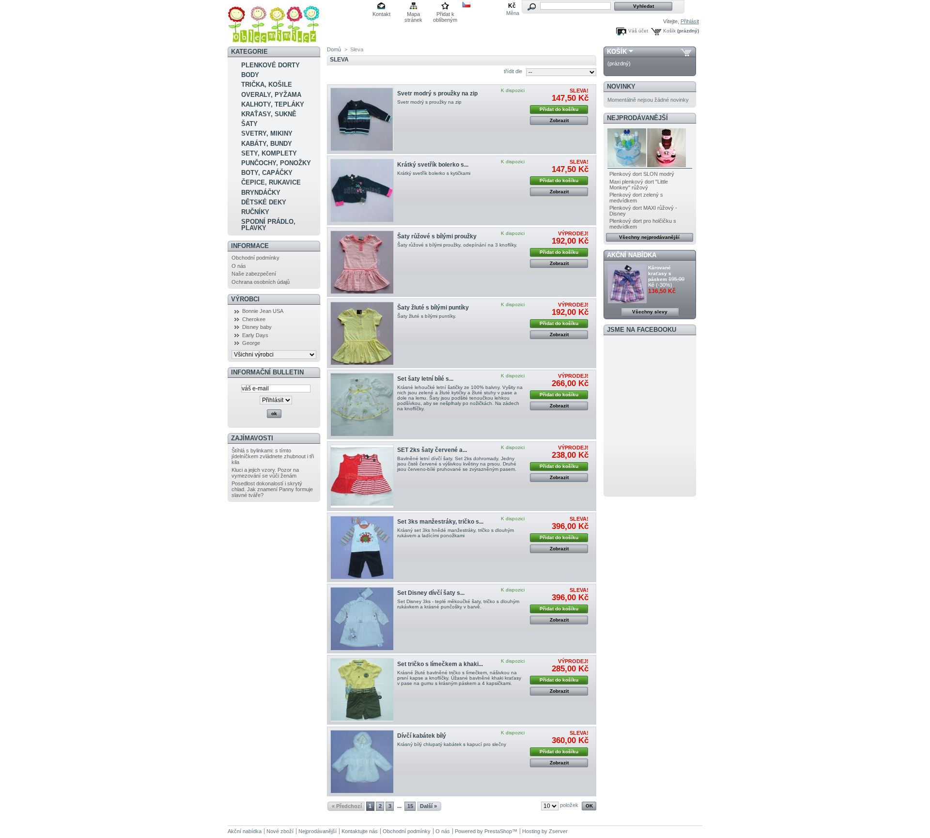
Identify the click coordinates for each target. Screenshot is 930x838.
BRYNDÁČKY (260, 192)
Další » (428, 806)
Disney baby (257, 327)
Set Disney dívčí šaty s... (431, 593)
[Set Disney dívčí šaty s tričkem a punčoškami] (362, 619)
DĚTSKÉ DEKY (263, 202)
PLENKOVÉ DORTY (270, 65)
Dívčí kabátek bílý (421, 735)
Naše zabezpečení (254, 274)
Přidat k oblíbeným (445, 14)
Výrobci (245, 299)
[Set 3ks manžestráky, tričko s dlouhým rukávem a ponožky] (362, 547)
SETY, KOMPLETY (269, 153)
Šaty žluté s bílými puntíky (433, 307)
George (251, 343)
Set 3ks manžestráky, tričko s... (440, 521)
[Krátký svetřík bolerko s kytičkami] (362, 190)
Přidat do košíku (559, 109)
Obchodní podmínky (255, 258)
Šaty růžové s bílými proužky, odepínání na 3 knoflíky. (457, 245)
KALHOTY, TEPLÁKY (272, 104)
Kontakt (381, 14)
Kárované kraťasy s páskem (659, 273)
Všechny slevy (649, 311)
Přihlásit (690, 21)
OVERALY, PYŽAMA (271, 94)
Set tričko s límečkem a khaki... (440, 664)
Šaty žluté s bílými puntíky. (426, 316)
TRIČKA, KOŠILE (266, 84)
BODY (250, 74)
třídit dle (513, 71)
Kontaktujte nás (359, 831)
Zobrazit (559, 120)
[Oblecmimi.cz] (274, 40)
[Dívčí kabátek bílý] (362, 761)
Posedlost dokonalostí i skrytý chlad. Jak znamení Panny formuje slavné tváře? (272, 489)
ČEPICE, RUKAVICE (271, 182)
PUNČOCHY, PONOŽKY (276, 163)
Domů (334, 49)
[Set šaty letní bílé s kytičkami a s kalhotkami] (362, 404)
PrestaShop (498, 831)
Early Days (255, 335)
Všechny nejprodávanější (649, 237)
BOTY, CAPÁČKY (267, 172)
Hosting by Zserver (545, 831)
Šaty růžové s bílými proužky (437, 236)
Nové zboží (280, 831)
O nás (239, 266)
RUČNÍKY (255, 212)
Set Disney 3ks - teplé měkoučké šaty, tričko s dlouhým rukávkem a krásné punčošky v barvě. (458, 604)
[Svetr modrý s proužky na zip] (362, 119)
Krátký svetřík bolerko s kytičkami (433, 173)
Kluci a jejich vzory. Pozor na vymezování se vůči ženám (265, 473)
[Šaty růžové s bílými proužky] (362, 262)
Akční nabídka (631, 255)
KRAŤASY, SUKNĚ (268, 114)
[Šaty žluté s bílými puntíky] (362, 333)
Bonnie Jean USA (262, 311)
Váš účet (638, 30)
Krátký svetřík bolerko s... (432, 164)
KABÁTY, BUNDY (266, 143)
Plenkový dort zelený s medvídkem (636, 197)
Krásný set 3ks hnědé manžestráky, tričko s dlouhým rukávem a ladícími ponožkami (455, 533)
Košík (669, 30)
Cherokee (253, 319)
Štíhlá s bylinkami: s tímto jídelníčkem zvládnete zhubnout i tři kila (273, 456)
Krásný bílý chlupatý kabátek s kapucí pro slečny (451, 744)
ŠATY (249, 123)
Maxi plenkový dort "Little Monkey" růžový (638, 184)
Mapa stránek (413, 14)
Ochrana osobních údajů (261, 282)
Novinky (621, 86)
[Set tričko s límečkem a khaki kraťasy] (362, 690)
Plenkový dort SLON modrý (641, 174)
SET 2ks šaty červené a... (432, 450)
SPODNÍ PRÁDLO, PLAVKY (268, 225)
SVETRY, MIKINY (267, 133)
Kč (512, 5)
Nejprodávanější (637, 118)
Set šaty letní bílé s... (425, 378)
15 (410, 806)
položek (569, 805)
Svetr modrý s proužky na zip (437, 93)
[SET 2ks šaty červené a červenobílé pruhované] (362, 476)
